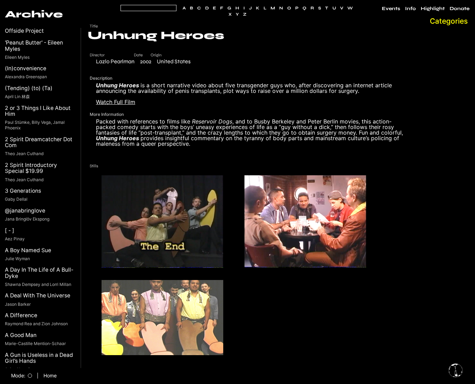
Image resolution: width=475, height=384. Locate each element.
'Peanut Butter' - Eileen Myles (34, 46)
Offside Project (24, 31)
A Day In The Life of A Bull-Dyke (39, 273)
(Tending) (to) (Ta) (29, 88)
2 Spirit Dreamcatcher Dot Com (38, 142)
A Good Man (21, 335)
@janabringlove (25, 211)
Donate (459, 8)
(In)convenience (25, 68)
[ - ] (9, 230)
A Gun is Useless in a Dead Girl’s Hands (39, 358)
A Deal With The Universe (37, 295)
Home (50, 375)
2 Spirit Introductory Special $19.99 (31, 168)
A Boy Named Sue (28, 250)
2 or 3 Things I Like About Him (38, 111)
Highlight (433, 8)
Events (391, 8)
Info (410, 8)
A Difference (21, 315)
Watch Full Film (115, 101)
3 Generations (23, 191)
